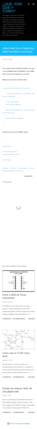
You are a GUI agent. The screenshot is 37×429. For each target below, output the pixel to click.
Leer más (31, 319)
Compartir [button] (28, 176)
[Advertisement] (18, 246)
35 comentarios (19, 319)
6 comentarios (18, 412)
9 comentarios (18, 377)
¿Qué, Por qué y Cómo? (12, 7)
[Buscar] (29, 3)
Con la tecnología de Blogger (20, 423)
